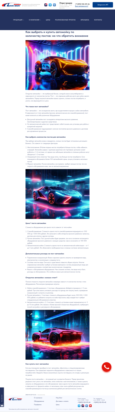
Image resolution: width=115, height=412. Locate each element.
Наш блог (59, 398)
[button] (81, 6)
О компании (38, 398)
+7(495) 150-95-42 (99, 402)
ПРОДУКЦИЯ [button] (18, 20)
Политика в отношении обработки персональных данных (71, 409)
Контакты (98, 20)
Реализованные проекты (65, 20)
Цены (48, 20)
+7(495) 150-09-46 (84, 402)
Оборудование (39, 401)
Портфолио (38, 404)
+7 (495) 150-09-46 (82, 4)
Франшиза (85, 20)
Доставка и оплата (62, 401)
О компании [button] (34, 20)
